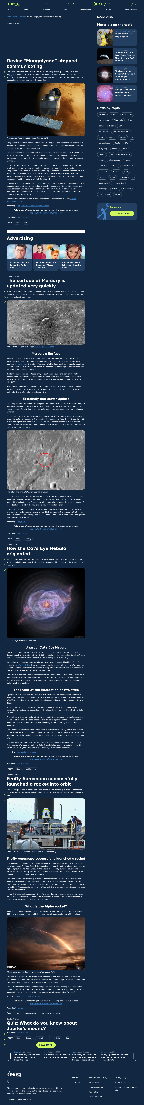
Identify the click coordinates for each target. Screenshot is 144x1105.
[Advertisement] (46, 43)
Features (107, 10)
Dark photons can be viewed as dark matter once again (125, 92)
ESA (120, 126)
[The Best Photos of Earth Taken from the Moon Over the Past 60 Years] (105, 56)
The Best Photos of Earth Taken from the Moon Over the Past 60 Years (125, 57)
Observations (85, 10)
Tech (65, 10)
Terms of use (120, 1083)
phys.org (21, 522)
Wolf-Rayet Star (31, 769)
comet (102, 126)
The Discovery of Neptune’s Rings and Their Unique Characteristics (125, 75)
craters (18, 539)
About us (75, 1078)
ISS (132, 137)
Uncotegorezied (121, 31)
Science (46, 10)
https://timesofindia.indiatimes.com (33, 206)
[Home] (13, 4)
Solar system (127, 166)
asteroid (114, 114)
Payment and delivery (98, 1078)
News (9, 10)
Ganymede (39, 1038)
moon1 (115, 149)
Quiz (67, 1038)
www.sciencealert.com (27, 752)
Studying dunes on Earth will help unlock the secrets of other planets (114, 1057)
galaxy (102, 137)
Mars (26, 223)
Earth (111, 126)
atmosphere (104, 120)
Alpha (17, 1013)
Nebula (18, 769)
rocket (58, 1013)
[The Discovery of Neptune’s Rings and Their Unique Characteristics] (105, 74)
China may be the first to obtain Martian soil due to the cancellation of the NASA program (84, 1057)
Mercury (28, 539)
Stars (112, 177)
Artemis (102, 114)
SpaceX (116, 172)
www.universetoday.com (44, 347)
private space (114, 160)
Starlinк (102, 177)
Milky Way (103, 149)
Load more (46, 1045)
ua (68, 4)
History (112, 137)
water (117, 194)
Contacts (76, 1083)
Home (9, 17)
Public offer (93, 1092)
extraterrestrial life (121, 132)
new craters (22, 364)
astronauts (127, 114)
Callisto (18, 1038)
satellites (113, 166)
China (130, 120)
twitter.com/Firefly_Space (29, 997)
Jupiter (58, 1038)
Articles (27, 10)
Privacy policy (120, 1078)
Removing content (96, 1087)
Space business (130, 10)
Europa (28, 1038)
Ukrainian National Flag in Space (123, 35)
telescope (103, 189)
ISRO (17, 223)
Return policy (94, 1083)
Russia (102, 166)
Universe (127, 189)
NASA (124, 149)
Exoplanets (103, 132)
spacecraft (103, 172)
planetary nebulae (22, 665)
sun (133, 177)
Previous (9, 1056)
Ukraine (115, 189)
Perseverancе (124, 154)
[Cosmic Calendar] (135, 3)
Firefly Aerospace (30, 1013)
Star (126, 172)
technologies (118, 183)
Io (49, 1038)
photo (101, 160)
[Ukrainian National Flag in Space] (105, 37)
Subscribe (124, 213)
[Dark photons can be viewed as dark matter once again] (105, 93)
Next (135, 1056)
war (108, 194)
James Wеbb (104, 143)
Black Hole (118, 120)
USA (101, 194)
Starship (123, 177)
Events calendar (95, 1097)
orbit (112, 154)
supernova (103, 183)
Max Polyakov (46, 1013)
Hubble (123, 137)
